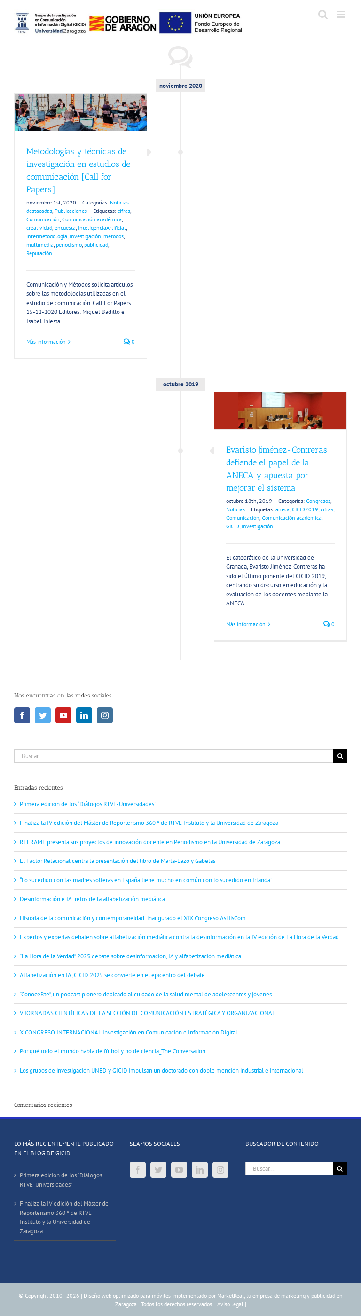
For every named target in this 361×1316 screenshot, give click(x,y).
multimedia (40, 244)
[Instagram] (105, 715)
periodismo (69, 244)
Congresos (318, 500)
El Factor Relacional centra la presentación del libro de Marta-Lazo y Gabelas (117, 861)
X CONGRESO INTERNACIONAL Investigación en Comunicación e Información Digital (128, 1032)
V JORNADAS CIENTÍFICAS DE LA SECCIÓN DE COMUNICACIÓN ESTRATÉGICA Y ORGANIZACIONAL (147, 1013)
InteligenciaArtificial (102, 227)
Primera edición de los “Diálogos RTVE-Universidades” (88, 804)
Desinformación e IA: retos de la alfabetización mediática (92, 899)
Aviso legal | (231, 1304)
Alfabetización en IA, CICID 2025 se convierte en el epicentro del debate (112, 975)
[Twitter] (43, 715)
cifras (124, 210)
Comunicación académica (92, 219)
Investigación (85, 236)
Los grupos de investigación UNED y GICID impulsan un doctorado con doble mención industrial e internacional (161, 1070)
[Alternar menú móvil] (342, 14)
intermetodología (46, 236)
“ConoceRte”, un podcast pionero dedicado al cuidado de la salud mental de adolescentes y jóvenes (146, 994)
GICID (232, 526)
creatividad (39, 227)
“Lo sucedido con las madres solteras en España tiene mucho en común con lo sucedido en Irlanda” (146, 880)
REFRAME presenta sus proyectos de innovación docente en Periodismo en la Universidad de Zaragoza (150, 842)
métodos (113, 236)
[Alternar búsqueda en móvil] (323, 14)
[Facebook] (22, 715)
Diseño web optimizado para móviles (127, 1295)
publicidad (96, 244)
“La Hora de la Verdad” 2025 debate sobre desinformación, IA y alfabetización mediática (130, 956)
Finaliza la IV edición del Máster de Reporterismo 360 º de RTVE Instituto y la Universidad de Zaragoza (149, 823)
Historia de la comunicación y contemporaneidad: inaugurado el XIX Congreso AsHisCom (133, 918)
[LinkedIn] (84, 715)
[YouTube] (63, 715)
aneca (282, 509)
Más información (46, 341)
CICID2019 (305, 509)
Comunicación (43, 219)
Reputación (39, 253)
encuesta (65, 227)
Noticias (235, 509)
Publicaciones (71, 210)
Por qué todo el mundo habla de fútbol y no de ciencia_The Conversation (112, 1051)
